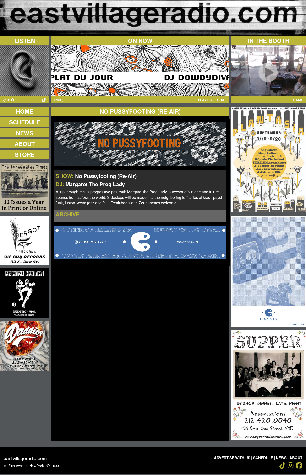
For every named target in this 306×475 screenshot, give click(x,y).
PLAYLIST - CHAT (212, 99)
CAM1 (298, 99)
